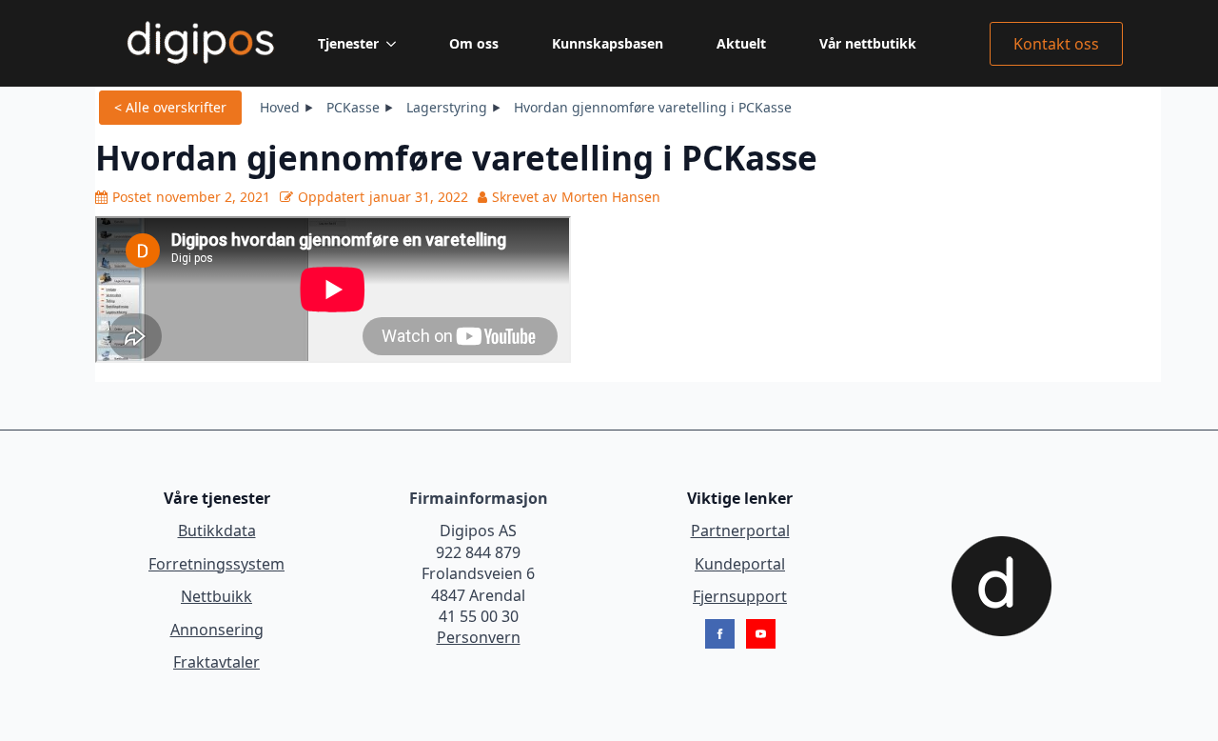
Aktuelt (741, 43)
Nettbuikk (216, 596)
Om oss (474, 43)
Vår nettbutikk (867, 43)
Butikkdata (217, 530)
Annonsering (217, 629)
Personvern (479, 637)
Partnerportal (740, 530)
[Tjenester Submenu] (395, 44)
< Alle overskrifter (170, 107)
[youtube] (761, 634)
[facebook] (720, 634)
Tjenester (348, 43)
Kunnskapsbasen (607, 43)
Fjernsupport (740, 596)
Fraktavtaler (216, 661)
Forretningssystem (216, 563)
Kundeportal (740, 563)
